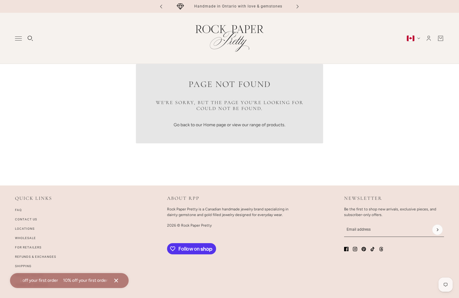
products (275, 124)
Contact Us (26, 219)
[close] (116, 280)
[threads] (381, 249)
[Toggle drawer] (18, 38)
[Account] (428, 38)
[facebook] (346, 249)
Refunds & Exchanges (35, 256)
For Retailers (28, 247)
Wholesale (25, 238)
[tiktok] (372, 249)
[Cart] (440, 38)
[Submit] (437, 229)
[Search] (30, 38)
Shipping (23, 266)
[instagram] (355, 249)
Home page (214, 124)
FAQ (18, 210)
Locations (25, 228)
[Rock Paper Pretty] (229, 38)
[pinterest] (363, 249)
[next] (297, 6)
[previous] (161, 6)
